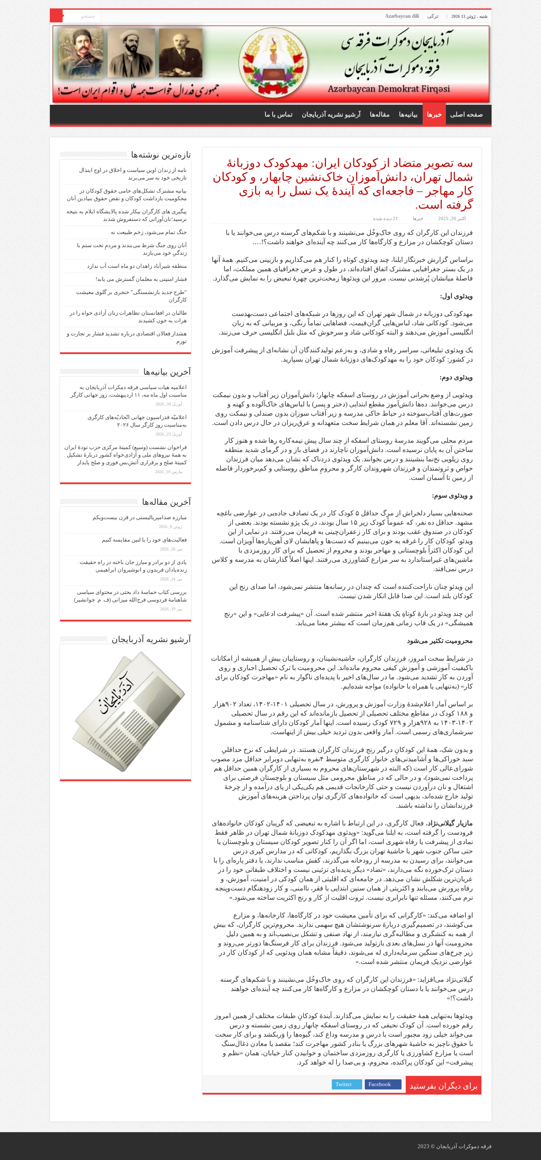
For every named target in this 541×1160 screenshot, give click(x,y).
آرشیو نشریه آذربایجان (331, 114)
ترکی (432, 16)
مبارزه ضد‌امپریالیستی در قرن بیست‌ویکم (140, 517)
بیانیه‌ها (408, 114)
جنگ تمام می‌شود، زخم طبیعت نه (149, 232)
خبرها (434, 114)
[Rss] (107, 16)
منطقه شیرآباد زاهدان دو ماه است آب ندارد (137, 266)
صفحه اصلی (466, 114)
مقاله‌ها (380, 114)
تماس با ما (278, 114)
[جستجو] (56, 16)
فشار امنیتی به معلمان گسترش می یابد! (141, 279)
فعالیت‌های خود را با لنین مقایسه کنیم (144, 539)
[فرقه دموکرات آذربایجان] (271, 64)
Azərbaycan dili (402, 16)
